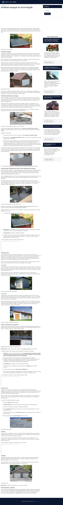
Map (34, 501)
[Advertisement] (21, 17)
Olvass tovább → (49, 62)
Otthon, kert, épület (10, 2)
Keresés (48, 13)
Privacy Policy (38, 501)
